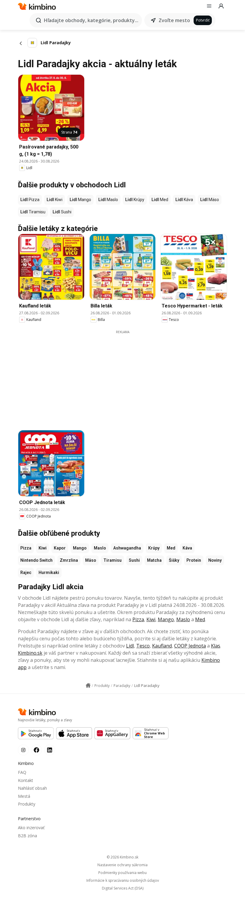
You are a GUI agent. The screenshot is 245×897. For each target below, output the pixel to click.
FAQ (22, 772)
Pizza (25, 548)
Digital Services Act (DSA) (122, 888)
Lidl (130, 645)
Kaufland (162, 645)
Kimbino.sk (30, 653)
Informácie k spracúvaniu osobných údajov (122, 880)
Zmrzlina (69, 560)
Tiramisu (112, 560)
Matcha (154, 560)
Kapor (60, 548)
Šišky (174, 560)
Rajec (25, 572)
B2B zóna (27, 835)
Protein (193, 560)
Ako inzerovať (31, 827)
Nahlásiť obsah (32, 788)
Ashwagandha (127, 548)
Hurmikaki (49, 572)
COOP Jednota (190, 645)
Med (171, 548)
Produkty (26, 804)
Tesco (143, 645)
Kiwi (43, 548)
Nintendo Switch (36, 560)
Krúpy (154, 548)
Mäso (90, 560)
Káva (187, 548)
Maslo (100, 548)
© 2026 (122, 857)
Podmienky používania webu (122, 872)
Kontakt (25, 780)
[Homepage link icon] (88, 685)
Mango (80, 548)
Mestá (24, 796)
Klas (215, 645)
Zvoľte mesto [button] (174, 20)
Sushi (134, 560)
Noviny (215, 560)
